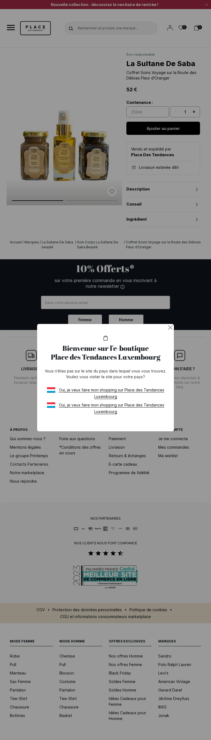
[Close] (170, 327)
